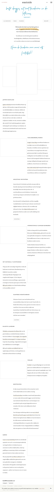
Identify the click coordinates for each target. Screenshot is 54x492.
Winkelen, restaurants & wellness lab (12, 331)
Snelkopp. (46, 21)
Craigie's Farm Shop (32, 142)
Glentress (16, 319)
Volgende (21, 21)
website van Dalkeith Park (14, 348)
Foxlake (29, 365)
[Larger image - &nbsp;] (40, 109)
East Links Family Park (32, 167)
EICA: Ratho (37, 233)
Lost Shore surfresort (17, 456)
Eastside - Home (27, 2)
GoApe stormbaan (21, 339)
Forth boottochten (17, 395)
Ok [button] (50, 488)
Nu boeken (4, 2)
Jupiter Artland (6, 104)
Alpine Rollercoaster (29, 209)
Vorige (15, 21)
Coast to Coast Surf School (9, 439)
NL (47, 2)
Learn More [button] (41, 488)
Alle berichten (7, 21)
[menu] (51, 2)
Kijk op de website (7, 285)
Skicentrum (17, 219)
